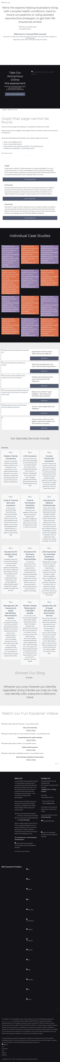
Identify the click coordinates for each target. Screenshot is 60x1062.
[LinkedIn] (54, 3)
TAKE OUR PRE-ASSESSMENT (15, 94)
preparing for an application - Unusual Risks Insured (19, 148)
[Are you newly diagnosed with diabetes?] (15, 409)
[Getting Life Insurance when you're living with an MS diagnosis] (15, 381)
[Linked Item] (30, 727)
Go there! (29, 677)
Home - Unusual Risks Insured (13, 142)
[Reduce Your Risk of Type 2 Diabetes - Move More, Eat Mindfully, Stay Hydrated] (15, 396)
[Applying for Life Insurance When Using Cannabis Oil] (15, 354)
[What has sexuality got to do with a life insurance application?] (15, 367)
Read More (44, 358)
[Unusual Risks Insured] (9, 3)
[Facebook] (52, 3)
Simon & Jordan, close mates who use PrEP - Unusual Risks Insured (23, 146)
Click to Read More (30, 179)
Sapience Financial (7, 1021)
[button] (57, 2)
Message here (51, 803)
